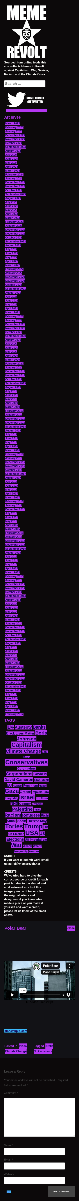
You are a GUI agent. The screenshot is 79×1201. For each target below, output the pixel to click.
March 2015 (12, 572)
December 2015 (15, 540)
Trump (33, 826)
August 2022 (13, 245)
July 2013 (11, 647)
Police (37, 809)
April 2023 (11, 214)
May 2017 (11, 489)
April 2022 (11, 261)
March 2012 (12, 710)
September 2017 (15, 473)
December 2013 (15, 627)
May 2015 (11, 564)
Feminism (30, 785)
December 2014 (15, 584)
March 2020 (12, 359)
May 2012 (11, 702)
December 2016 (15, 509)
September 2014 (15, 596)
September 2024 (15, 147)
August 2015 (13, 552)
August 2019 (13, 387)
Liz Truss (42, 798)
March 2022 (12, 265)
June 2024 (11, 158)
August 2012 (13, 690)
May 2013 (11, 655)
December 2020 (15, 324)
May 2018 (11, 442)
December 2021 (15, 277)
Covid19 (40, 774)
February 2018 (14, 454)
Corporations (19, 773)
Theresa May (37, 821)
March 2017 (12, 497)
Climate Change (23, 751)
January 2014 (13, 623)
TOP (9, 1191)
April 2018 (11, 446)
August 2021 (13, 292)
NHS (14, 803)
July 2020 (11, 343)
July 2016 (11, 513)
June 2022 (11, 253)
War (16, 845)
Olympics (37, 804)
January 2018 (13, 458)
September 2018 (15, 426)
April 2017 (11, 493)
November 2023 (15, 186)
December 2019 (15, 371)
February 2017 (14, 501)
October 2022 (13, 237)
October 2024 (13, 143)
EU (9, 785)
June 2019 (11, 395)
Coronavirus (26, 768)
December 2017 (15, 462)
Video (23, 1046)
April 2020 (11, 355)
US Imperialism (36, 839)
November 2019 (15, 375)
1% (10, 727)
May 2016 (11, 521)
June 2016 (11, 517)
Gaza (12, 791)
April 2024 (11, 166)
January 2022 (13, 273)
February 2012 (14, 714)
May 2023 (11, 210)
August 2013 (13, 643)
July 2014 (11, 603)
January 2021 (13, 320)
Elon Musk (41, 780)
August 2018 (13, 430)
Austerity (23, 727)
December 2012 (15, 674)
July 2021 (11, 296)
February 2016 (14, 533)
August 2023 (13, 198)
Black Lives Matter (20, 733)
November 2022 (15, 233)
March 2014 (12, 619)
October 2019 (13, 379)
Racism (13, 814)
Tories (14, 826)
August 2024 (13, 151)
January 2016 (13, 536)
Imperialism (40, 792)
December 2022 (15, 229)
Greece (25, 792)
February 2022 (14, 269)
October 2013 (13, 635)
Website (9, 1174)
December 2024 (15, 135)
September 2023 (15, 194)
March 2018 (12, 450)
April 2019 (11, 403)
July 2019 (11, 391)
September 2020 (15, 336)
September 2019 (15, 383)
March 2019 (12, 407)
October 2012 (13, 682)
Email (8, 1159)
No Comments (43, 1051)
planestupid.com (15, 1031)
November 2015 (15, 544)
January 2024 (13, 178)
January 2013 (13, 670)
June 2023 (11, 206)
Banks (39, 727)
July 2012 (11, 694)
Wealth (27, 846)
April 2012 (11, 706)
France (43, 785)
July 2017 (11, 481)
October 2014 (13, 592)
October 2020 (13, 332)
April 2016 (11, 525)
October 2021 (13, 284)
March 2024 (12, 170)
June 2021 (11, 300)
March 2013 (12, 662)
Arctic (49, 1046)
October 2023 (13, 190)
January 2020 (13, 367)
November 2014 (15, 588)
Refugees (31, 815)
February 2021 (14, 316)
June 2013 (11, 651)
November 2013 (15, 631)
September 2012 (15, 686)
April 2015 (11, 568)
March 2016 (12, 529)
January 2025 (13, 131)
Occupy (25, 803)
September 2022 (15, 241)
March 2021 (12, 312)
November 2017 (15, 466)
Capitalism (26, 745)
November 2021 (15, 280)
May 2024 (11, 162)
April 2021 (11, 308)
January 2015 (13, 580)
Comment (11, 1092)
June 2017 (11, 485)
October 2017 (13, 470)
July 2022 (11, 249)
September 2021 (15, 288)
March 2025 (12, 123)
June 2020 (11, 347)
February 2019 (14, 410)
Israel (27, 797)
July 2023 (11, 202)
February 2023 (14, 221)
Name (8, 1145)
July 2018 (11, 434)
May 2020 (11, 351)
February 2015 (14, 576)
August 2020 (13, 340)
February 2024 (14, 174)
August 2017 (13, 477)
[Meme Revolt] (26, 32)
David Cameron (18, 779)
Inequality (11, 798)
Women (34, 851)
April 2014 (11, 615)
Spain (21, 821)
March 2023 (12, 217)
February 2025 (14, 127)
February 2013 (14, 666)
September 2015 (15, 548)
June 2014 (11, 607)
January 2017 (13, 505)
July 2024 (11, 154)
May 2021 (11, 304)
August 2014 (13, 599)
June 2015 (11, 560)
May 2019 (11, 399)
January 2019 (13, 414)
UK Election (16, 834)
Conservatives (26, 762)
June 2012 (11, 698)
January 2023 (13, 225)
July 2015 (11, 556)
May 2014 (11, 611)
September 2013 (15, 639)
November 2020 (15, 328)
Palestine (22, 809)
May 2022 (11, 257)
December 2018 (15, 418)
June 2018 (11, 438)
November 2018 (15, 422)
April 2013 (11, 659)
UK (45, 827)
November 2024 (15, 139)
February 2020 (14, 363)
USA (32, 832)
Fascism (17, 785)
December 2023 (15, 182)
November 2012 (15, 678)
